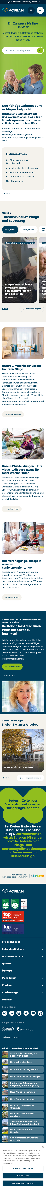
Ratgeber (10, 229)
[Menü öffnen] (40, 10)
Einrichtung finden (14, 181)
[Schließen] (43, 1147)
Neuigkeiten (28, 229)
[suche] (40, 50)
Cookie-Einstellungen (23, 1168)
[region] (23, 1165)
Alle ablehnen (23, 1176)
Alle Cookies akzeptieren (23, 1183)
